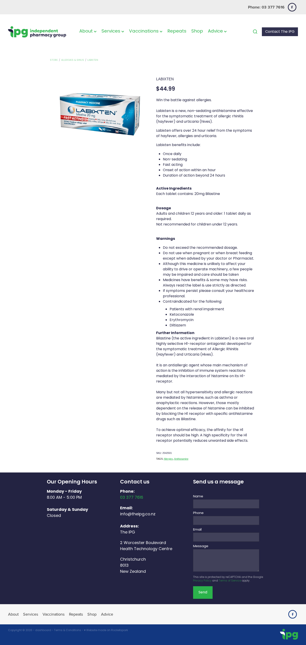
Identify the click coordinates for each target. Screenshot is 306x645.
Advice (216, 31)
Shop (197, 31)
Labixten (92, 60)
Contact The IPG (280, 32)
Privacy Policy (202, 581)
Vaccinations (144, 31)
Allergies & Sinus (72, 60)
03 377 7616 (131, 497)
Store (54, 60)
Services (111, 31)
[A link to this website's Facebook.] (292, 7)
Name (198, 496)
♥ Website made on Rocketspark (106, 630)
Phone (198, 513)
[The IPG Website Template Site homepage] (37, 32)
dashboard (43, 630)
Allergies (168, 458)
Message (200, 546)
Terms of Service (230, 581)
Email (197, 529)
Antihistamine (181, 458)
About (86, 31)
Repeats (176, 31)
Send (202, 592)
